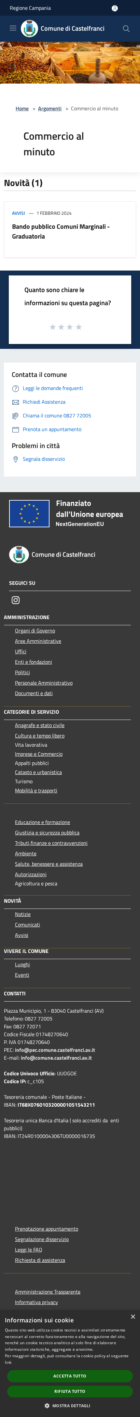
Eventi (22, 975)
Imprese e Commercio (39, 754)
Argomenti (50, 108)
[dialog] (70, 1363)
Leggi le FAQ (28, 1250)
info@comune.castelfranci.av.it (56, 1058)
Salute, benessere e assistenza (49, 864)
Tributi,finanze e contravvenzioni (51, 843)
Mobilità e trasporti (36, 790)
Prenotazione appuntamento (46, 1229)
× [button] (132, 1317)
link (8, 1362)
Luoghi (22, 964)
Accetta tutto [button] (69, 1376)
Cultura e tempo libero (39, 736)
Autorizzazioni (31, 874)
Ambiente (25, 853)
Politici (22, 672)
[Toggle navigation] (13, 28)
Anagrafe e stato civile (39, 725)
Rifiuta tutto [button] (69, 1391)
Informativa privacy (36, 1302)
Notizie (23, 914)
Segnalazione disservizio (42, 1239)
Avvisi (18, 213)
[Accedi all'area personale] (114, 8)
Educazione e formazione (42, 822)
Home (22, 108)
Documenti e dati (34, 693)
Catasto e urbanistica (38, 772)
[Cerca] (126, 29)
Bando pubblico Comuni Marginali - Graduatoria (61, 231)
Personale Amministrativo (44, 683)
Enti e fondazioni (33, 662)
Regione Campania (30, 8)
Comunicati (27, 924)
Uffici (20, 651)
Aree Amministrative (38, 641)
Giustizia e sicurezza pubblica (47, 832)
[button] (69, 1405)
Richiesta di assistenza (40, 1260)
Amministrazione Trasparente (47, 1292)
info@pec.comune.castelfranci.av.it (55, 1050)
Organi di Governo (35, 630)
